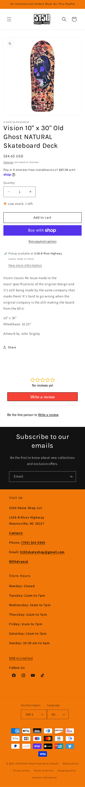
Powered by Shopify (46, 763)
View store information (25, 265)
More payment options (42, 241)
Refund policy (71, 763)
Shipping (8, 162)
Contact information (44, 777)
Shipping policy (66, 770)
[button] (9, 19)
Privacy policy (21, 770)
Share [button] (12, 347)
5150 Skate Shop (25, 763)
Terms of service (43, 770)
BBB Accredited (21, 658)
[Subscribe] (71, 476)
